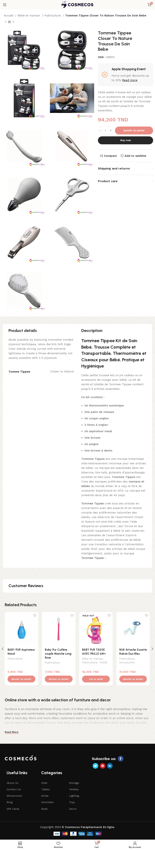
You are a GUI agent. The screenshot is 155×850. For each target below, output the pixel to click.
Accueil (9, 15)
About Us (12, 782)
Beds (44, 808)
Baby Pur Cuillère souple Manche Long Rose (58, 653)
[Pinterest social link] (102, 766)
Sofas (45, 795)
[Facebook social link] (120, 758)
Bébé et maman (29, 15)
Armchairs (47, 802)
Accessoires (127, 662)
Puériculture (53, 15)
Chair (44, 782)
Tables (45, 789)
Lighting (74, 795)
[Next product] (13, 22)
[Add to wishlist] (35, 615)
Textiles (74, 789)
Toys (72, 802)
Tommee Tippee (92, 503)
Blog (9, 802)
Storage (74, 782)
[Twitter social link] (95, 766)
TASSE (103, 662)
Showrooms (14, 795)
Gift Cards (13, 808)
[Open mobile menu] (5, 5)
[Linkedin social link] (110, 766)
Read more (129, 80)
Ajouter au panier (134, 130)
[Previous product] (6, 22)
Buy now (125, 140)
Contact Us (14, 789)
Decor (73, 808)
